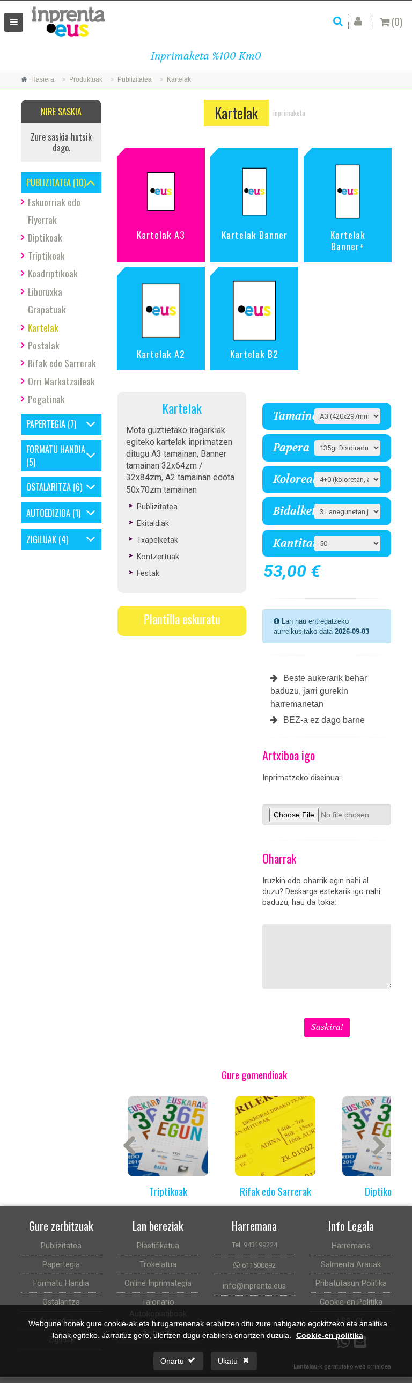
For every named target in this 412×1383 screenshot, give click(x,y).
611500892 (259, 1265)
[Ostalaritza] (91, 487)
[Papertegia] (91, 424)
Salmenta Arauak (351, 1264)
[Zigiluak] (91, 539)
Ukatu (228, 1361)
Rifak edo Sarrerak (62, 363)
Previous (133, 1146)
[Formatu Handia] (91, 455)
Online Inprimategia (158, 1283)
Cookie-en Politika (351, 1302)
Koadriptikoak (53, 273)
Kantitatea (289, 543)
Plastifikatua (158, 1245)
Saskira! (327, 1027)
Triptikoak (46, 255)
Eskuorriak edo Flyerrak (54, 210)
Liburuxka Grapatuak (47, 300)
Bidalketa (289, 511)
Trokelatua (157, 1264)
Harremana (351, 1245)
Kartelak (43, 327)
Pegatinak (46, 399)
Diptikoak (45, 237)
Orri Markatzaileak (61, 381)
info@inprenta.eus (254, 1286)
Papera (289, 448)
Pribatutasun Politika (351, 1283)
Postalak (44, 345)
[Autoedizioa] (91, 513)
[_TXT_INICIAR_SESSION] (360, 21)
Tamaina (289, 416)
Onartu (172, 1361)
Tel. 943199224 (254, 1245)
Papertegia (61, 1264)
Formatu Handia (61, 1283)
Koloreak (289, 479)
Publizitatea (61, 1245)
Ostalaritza (61, 1302)
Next (375, 1146)
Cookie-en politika (329, 1335)
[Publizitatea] (91, 183)
